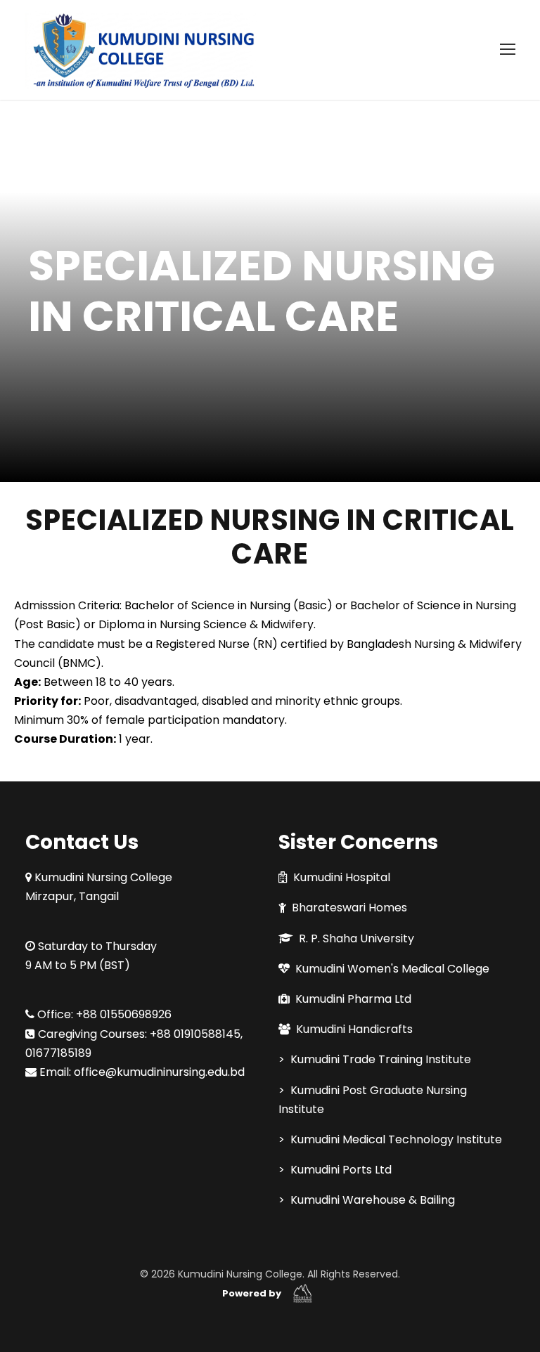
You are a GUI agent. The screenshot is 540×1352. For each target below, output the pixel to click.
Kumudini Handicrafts (354, 1029)
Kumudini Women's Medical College (392, 969)
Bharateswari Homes (349, 907)
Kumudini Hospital (341, 877)
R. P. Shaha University (356, 938)
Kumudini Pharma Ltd (353, 999)
